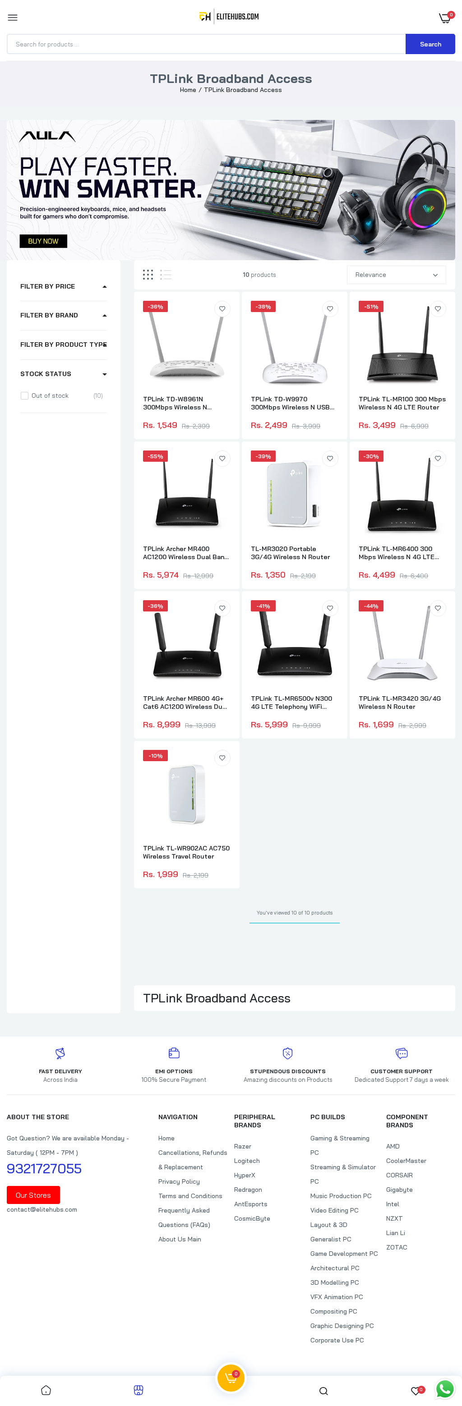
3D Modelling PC (334, 1282)
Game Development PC (344, 1254)
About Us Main (179, 1239)
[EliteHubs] (229, 18)
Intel (392, 1204)
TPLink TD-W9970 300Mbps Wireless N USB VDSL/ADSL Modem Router (292, 403)
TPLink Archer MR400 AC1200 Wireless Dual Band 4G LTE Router (185, 553)
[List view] (165, 275)
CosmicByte (252, 1218)
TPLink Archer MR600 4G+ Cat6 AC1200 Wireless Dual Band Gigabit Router (185, 702)
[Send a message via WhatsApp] (445, 1389)
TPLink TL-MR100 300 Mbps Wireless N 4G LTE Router (402, 403)
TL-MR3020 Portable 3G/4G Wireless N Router (290, 553)
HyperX (244, 1175)
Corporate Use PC (337, 1340)
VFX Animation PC (336, 1297)
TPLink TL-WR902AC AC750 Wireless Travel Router (186, 852)
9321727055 (44, 1168)
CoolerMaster (406, 1161)
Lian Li (395, 1233)
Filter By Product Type (63, 344)
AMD (393, 1146)
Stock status (45, 374)
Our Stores (33, 1194)
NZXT (394, 1218)
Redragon (248, 1189)
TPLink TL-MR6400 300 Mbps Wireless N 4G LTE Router (396, 553)
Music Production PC (341, 1196)
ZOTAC (396, 1247)
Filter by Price (47, 286)
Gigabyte (399, 1189)
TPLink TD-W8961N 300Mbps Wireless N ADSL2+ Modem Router (179, 403)
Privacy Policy (179, 1181)
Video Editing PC (334, 1210)
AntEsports (251, 1204)
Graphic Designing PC (342, 1326)
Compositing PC (333, 1311)
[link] (222, 309)
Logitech (247, 1161)
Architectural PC (335, 1268)
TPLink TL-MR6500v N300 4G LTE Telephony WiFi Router (291, 702)
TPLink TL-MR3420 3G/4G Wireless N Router (400, 702)
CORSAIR (399, 1175)
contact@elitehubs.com (42, 1209)
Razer (242, 1146)
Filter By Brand (49, 315)
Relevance (371, 275)
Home (188, 90)
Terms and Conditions (190, 1196)
